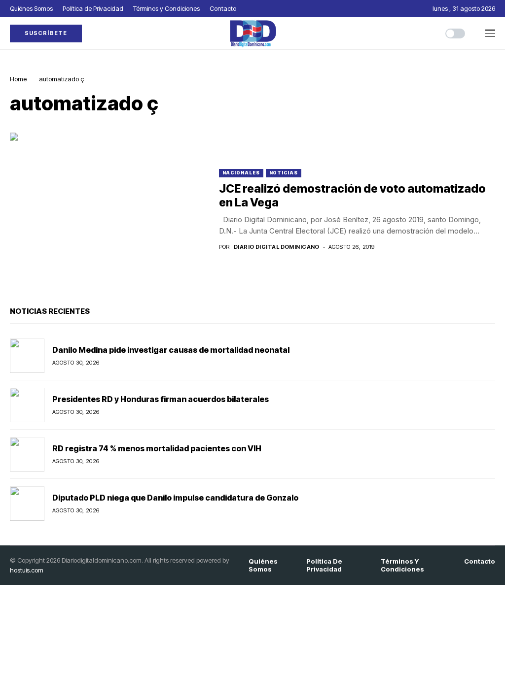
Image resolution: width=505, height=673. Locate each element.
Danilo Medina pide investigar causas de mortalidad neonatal (170, 350)
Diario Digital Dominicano (277, 247)
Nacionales (241, 172)
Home (18, 79)
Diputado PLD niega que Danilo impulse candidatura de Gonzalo (175, 498)
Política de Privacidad (324, 565)
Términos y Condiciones (402, 565)
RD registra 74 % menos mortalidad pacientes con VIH (156, 448)
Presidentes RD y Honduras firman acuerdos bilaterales (160, 399)
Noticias (283, 172)
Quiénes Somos (263, 565)
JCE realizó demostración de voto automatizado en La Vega (352, 195)
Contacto (479, 561)
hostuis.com (26, 570)
